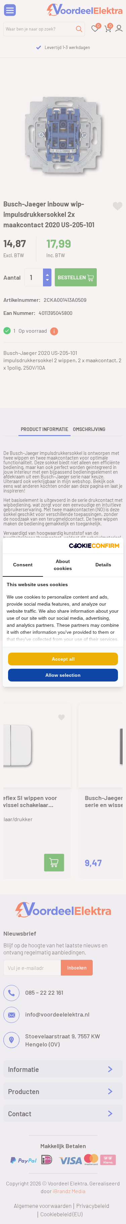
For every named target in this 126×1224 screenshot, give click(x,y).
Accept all (63, 659)
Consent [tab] (23, 564)
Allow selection (63, 675)
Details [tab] (103, 564)
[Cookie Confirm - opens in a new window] (94, 546)
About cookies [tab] (63, 565)
